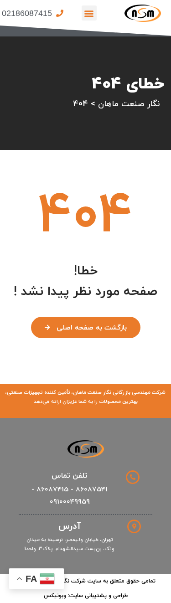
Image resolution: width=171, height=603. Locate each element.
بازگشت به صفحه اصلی (92, 328)
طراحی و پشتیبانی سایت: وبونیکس (86, 595)
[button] (89, 13)
